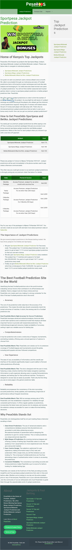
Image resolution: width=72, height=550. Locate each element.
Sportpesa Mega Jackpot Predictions (17, 73)
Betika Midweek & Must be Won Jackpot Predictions (22, 75)
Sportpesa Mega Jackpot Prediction (25, 255)
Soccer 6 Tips (30, 514)
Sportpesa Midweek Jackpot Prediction (23, 246)
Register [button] (48, 11)
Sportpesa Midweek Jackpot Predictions (18, 71)
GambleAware (49, 543)
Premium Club (38, 11)
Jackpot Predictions (25, 11)
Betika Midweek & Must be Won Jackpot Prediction (31, 264)
